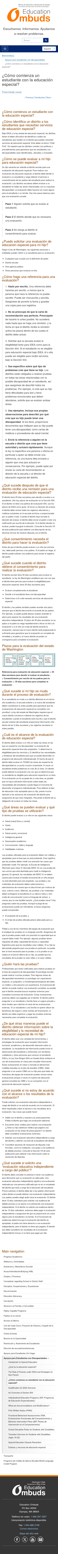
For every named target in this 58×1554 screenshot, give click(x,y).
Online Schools (10, 1333)
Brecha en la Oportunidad (15, 1338)
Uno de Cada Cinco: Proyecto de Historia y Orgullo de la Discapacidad (28, 1327)
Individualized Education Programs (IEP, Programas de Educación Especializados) (31, 1399)
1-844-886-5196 (31, 1525)
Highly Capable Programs (15, 1310)
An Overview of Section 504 (20, 1392)
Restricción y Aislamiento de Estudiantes (22, 1343)
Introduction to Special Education (22, 1362)
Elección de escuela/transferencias (19, 1348)
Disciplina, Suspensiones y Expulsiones (21, 1286)
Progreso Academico (13, 1256)
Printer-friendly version (12, 92)
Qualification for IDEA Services (22, 1387)
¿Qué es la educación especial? (22, 1366)
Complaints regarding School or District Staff (23, 1281)
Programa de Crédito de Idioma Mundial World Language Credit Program (28, 1462)
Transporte (8, 1455)
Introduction (40, 97)
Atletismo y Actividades (14, 1261)
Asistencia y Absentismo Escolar (18, 1266)
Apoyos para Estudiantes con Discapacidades (25, 1358)
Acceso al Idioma (11, 1320)
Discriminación (10, 1291)
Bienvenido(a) (8, 55)
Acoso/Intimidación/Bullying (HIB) (18, 1271)
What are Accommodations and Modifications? (29, 1405)
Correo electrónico (29, 1528)
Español (47, 48)
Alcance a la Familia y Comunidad (18, 1305)
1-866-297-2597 (39, 1516)
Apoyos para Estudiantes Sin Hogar (19, 1353)
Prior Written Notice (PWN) (20, 1410)
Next (49, 97)
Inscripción (8, 1300)
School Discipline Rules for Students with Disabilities (31, 1429)
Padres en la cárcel (12, 1315)
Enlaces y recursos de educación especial (27, 1447)
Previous (28, 97)
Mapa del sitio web (29, 1533)
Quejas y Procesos (12, 1276)
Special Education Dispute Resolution (24, 1442)
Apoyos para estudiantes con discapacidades (25, 59)
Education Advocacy (13, 1296)
